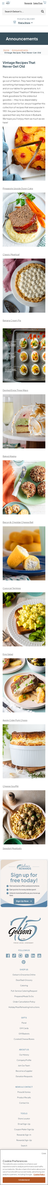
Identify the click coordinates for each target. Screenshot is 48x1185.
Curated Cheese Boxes (24, 1039)
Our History (24, 1054)
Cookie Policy (39, 1174)
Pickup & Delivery (26, 19)
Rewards (28, 3)
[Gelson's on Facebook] (8, 956)
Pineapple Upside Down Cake (18, 188)
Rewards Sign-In (24, 1134)
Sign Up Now (22, 901)
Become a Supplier (24, 1071)
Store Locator (24, 1118)
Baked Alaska (9, 456)
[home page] (8, 3)
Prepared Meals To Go (24, 996)
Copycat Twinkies (12, 588)
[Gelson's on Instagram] (21, 956)
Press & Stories (24, 1092)
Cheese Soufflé (11, 786)
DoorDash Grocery (24, 980)
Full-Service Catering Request (24, 991)
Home (6, 50)
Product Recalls (24, 1097)
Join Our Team (24, 1065)
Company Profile (24, 1060)
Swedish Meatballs (12, 848)
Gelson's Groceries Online (24, 974)
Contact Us (24, 1103)
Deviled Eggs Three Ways (15, 390)
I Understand (24, 1180)
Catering (24, 985)
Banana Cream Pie (12, 320)
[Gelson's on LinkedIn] (33, 956)
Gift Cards (24, 1028)
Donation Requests (24, 1076)
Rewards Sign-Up (24, 1140)
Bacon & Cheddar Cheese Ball (18, 522)
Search (24, 1145)
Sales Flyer (38, 3)
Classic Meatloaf (11, 254)
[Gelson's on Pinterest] (24, 962)
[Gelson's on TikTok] (14, 956)
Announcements (20, 50)
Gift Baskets (24, 1033)
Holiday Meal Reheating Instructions (24, 1007)
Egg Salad (8, 654)
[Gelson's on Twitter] (27, 956)
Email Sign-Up (24, 1124)
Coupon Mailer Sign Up (24, 1129)
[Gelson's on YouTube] (39, 956)
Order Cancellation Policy (24, 1001)
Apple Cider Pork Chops (15, 720)
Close (44, 1153)
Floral (24, 1023)
